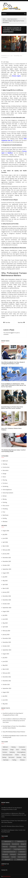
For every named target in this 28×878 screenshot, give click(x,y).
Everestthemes (7, 876)
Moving (4, 499)
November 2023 (7, 642)
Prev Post (7, 322)
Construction (6, 467)
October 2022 (6, 684)
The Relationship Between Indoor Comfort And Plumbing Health (13, 450)
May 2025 (5, 580)
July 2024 (5, 615)
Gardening (5, 486)
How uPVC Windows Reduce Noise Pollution (11, 429)
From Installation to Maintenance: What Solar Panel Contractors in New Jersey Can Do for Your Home (13, 385)
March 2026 (6, 546)
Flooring (5, 480)
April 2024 (5, 627)
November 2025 (7, 561)
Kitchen (5, 496)
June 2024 (5, 619)
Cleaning (5, 464)
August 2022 (6, 692)
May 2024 (5, 623)
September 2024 (7, 607)
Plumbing (5, 508)
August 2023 (6, 654)
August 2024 (6, 611)
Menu (4, 13)
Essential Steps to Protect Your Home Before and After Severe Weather (12, 407)
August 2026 (6, 530)
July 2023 (5, 657)
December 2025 (7, 557)
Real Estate (5, 515)
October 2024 (6, 603)
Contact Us (4, 870)
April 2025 (5, 584)
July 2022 (5, 696)
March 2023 (6, 669)
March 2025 (6, 588)
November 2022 (7, 680)
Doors (4, 476)
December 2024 (7, 596)
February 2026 (6, 550)
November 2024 (7, 600)
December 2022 (7, 677)
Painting (5, 502)
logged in (12, 332)
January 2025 (6, 592)
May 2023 (5, 665)
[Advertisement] (14, 777)
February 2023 (6, 673)
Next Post (20, 322)
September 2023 (7, 650)
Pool (4, 511)
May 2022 (5, 703)
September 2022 (7, 688)
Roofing (5, 518)
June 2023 (5, 661)
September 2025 (7, 569)
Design (4, 473)
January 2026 (6, 553)
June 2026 (5, 538)
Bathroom (5, 460)
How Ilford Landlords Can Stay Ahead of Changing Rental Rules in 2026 (13, 362)
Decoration (5, 470)
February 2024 (6, 630)
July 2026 (5, 534)
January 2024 (6, 634)
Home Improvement (8, 492)
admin (21, 55)
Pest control (6, 505)
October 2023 (6, 646)
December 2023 (7, 638)
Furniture (5, 483)
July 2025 (5, 577)
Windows (5, 521)
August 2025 (6, 573)
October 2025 (6, 565)
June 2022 (5, 700)
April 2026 (5, 542)
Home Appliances (7, 489)
